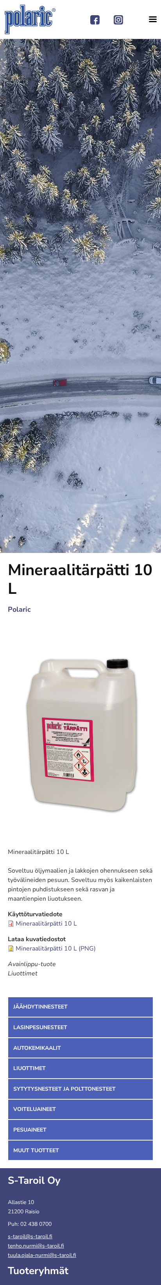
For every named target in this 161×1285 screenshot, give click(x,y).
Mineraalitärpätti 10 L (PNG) (56, 948)
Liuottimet (29, 1068)
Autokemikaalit (37, 1048)
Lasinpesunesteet (40, 1027)
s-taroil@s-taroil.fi (30, 1236)
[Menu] (150, 19)
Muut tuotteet (36, 1150)
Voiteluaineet (34, 1109)
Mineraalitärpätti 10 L (46, 923)
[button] (80, 729)
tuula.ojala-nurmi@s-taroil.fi (42, 1255)
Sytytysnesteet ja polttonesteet (64, 1089)
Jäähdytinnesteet (40, 1006)
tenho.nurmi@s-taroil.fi (36, 1246)
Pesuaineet (30, 1130)
